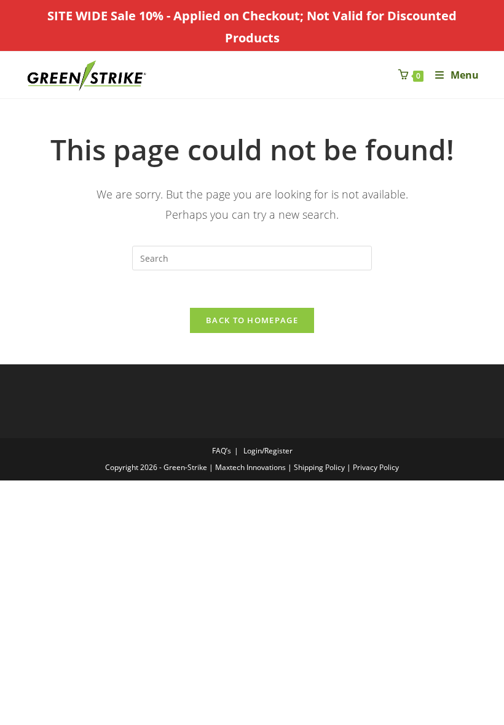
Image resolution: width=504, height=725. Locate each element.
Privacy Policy (376, 467)
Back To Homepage (252, 320)
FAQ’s (221, 450)
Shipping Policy (319, 467)
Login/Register (268, 450)
